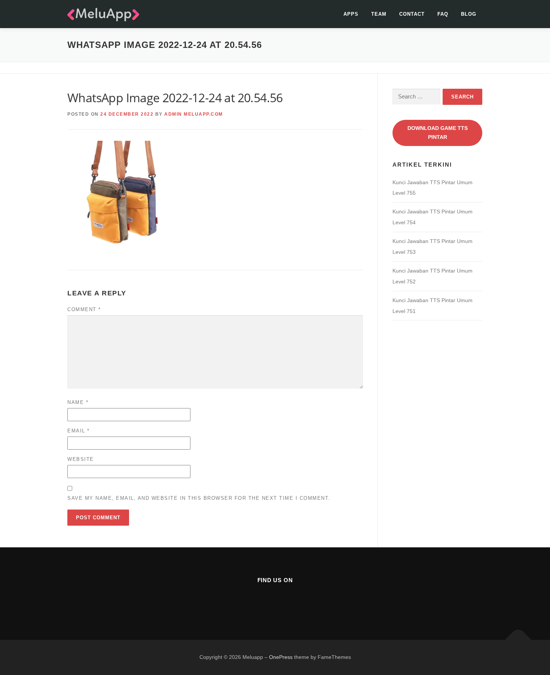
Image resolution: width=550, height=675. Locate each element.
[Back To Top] (518, 640)
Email (78, 431)
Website (80, 459)
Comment (84, 309)
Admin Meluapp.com (193, 114)
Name (77, 402)
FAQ (442, 14)
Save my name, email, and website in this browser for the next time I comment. (198, 498)
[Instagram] (275, 600)
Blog (468, 14)
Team (378, 14)
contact (412, 14)
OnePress (281, 657)
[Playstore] (293, 600)
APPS (350, 14)
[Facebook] (257, 600)
